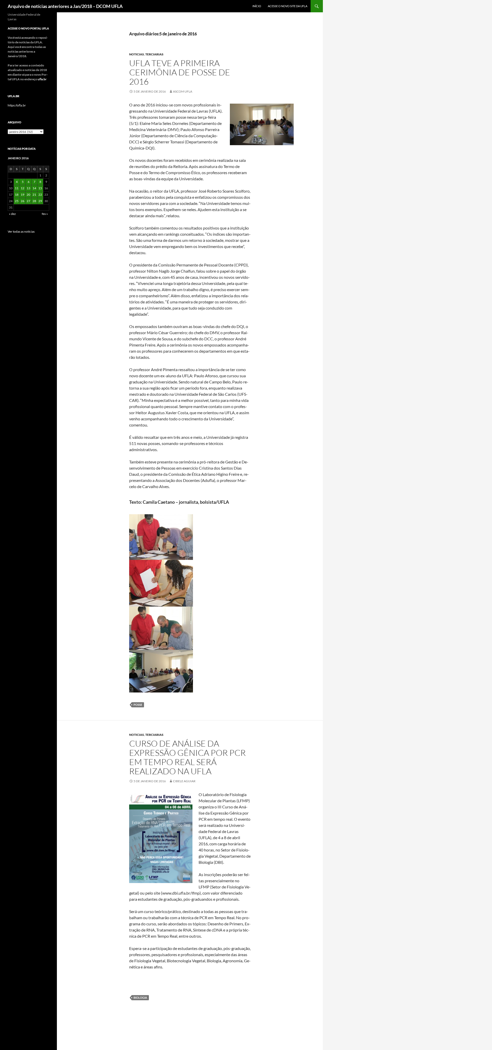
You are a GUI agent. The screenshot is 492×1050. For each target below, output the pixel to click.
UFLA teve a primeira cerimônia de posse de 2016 (179, 72)
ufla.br (42, 79)
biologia (140, 997)
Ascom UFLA (182, 91)
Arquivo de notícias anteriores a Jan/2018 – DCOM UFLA (65, 6)
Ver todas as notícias (21, 231)
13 (28, 188)
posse (138, 704)
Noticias (136, 54)
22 (40, 194)
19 (22, 194)
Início (256, 6)
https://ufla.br (17, 105)
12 (22, 188)
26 (22, 201)
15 (40, 188)
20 (28, 194)
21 (34, 194)
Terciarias (154, 54)
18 (16, 194)
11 (16, 188)
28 (34, 201)
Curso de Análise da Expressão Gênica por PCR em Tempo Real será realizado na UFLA (187, 757)
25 (16, 201)
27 (28, 201)
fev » (45, 214)
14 (34, 188)
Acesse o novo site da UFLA (287, 6)
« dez (12, 214)
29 (40, 201)
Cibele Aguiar (184, 781)
